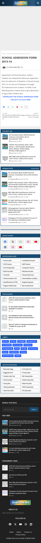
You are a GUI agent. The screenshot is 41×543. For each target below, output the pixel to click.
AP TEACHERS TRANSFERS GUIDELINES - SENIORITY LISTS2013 (22, 308)
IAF (18, 348)
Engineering (8, 348)
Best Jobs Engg (8, 369)
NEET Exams (26, 264)
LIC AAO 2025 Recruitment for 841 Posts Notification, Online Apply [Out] (23, 201)
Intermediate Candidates (30, 278)
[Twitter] (8, 107)
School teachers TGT (10, 278)
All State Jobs (26, 391)
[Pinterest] (17, 107)
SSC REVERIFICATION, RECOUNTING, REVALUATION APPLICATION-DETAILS (21, 317)
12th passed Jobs (9, 387)
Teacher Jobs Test (9, 376)
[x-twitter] (13, 241)
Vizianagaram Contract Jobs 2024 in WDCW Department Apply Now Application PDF (21, 210)
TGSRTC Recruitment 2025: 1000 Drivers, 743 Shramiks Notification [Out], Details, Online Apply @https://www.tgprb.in (22, 148)
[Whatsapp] (13, 107)
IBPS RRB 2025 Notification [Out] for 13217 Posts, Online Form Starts (22, 158)
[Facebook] (4, 107)
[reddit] (31, 524)
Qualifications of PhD (10, 282)
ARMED (22, 341)
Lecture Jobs (7, 260)
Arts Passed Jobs (8, 268)
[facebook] (5, 241)
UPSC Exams (7, 264)
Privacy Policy (20, 535)
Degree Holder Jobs (9, 286)
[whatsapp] (20, 241)
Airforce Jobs (7, 380)
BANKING (8, 345)
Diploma (28, 345)
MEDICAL (15, 352)
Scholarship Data (28, 275)
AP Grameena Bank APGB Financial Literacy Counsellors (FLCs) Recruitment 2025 (22, 137)
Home (4, 54)
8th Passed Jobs (27, 376)
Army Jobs (6, 383)
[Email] (22, 107)
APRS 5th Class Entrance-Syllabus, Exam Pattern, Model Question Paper (22, 299)
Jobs (6, 352)
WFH (18, 356)
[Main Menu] (3, 3)
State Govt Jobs (8, 391)
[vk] (5, 247)
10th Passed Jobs (27, 387)
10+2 (6, 341)
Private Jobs (26, 373)
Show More (35, 168)
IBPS (24, 348)
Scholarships (9, 356)
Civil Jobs (6, 275)
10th (14, 341)
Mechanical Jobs (27, 271)
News (24, 352)
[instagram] (28, 241)
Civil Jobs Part (27, 369)
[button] (38, 3)
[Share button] (26, 107)
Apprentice (32, 341)
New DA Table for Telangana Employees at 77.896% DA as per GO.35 (23, 325)
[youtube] (36, 241)
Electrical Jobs (8, 271)
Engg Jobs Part (8, 373)
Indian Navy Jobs (28, 380)
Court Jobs (18, 345)
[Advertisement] (20, 28)
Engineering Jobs (27, 282)
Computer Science (28, 268)
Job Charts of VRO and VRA (18, 475)
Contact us (28, 532)
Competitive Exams (28, 260)
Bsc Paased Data (27, 286)
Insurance (34, 348)
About (19, 532)
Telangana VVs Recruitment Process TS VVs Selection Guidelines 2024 (22, 219)
